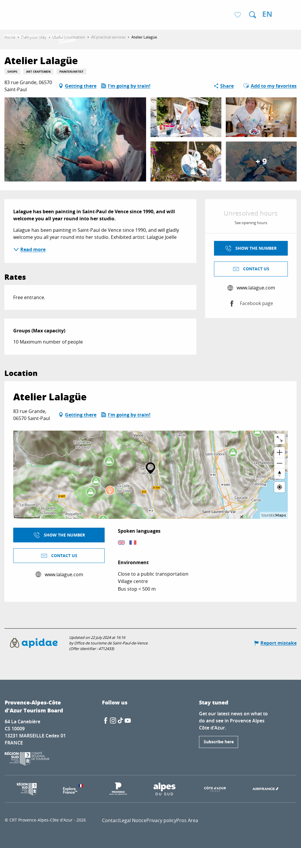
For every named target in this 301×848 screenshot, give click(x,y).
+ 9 (261, 161)
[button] (252, 15)
